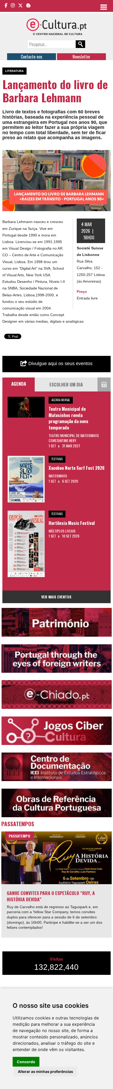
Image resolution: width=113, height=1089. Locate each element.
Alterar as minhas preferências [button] (45, 1071)
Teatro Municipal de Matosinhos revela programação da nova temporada (68, 418)
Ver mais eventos (56, 596)
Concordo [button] (26, 1061)
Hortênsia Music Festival (72, 523)
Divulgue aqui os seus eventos (60, 363)
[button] (106, 155)
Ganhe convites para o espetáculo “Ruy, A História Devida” (51, 896)
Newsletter (81, 57)
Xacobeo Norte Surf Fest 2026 (77, 467)
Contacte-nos (31, 57)
